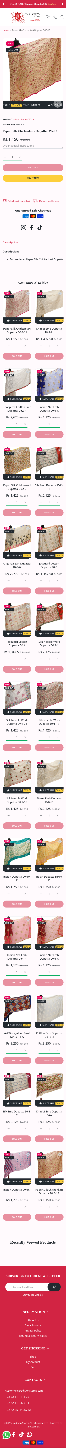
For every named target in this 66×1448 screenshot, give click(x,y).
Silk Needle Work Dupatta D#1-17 (49, 721)
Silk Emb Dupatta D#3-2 (17, 1113)
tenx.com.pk (33, 1426)
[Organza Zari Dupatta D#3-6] (17, 542)
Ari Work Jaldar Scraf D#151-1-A (17, 1035)
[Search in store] (62, 16)
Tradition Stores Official (22, 119)
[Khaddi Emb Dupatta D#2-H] (49, 307)
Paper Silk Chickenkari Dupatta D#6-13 (49, 1191)
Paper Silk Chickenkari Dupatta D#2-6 (17, 487)
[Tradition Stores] (25, 17)
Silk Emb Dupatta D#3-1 (49, 487)
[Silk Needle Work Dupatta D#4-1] (49, 620)
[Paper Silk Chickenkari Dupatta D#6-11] (17, 307)
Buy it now (33, 178)
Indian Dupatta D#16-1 (17, 1191)
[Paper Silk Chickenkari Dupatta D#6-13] (49, 1168)
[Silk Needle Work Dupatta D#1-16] (17, 776)
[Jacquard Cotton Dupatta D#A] (17, 620)
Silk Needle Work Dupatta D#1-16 (17, 800)
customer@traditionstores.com (24, 1390)
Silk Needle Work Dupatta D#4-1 (49, 643)
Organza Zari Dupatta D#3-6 (17, 565)
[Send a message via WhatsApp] (6, 1435)
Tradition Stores (20, 1422)
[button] (3, 4)
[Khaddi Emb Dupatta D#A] (49, 1090)
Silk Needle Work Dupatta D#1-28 (17, 721)
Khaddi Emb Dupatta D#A (49, 1113)
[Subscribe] (54, 1287)
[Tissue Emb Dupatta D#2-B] (49, 776)
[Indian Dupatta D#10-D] (49, 855)
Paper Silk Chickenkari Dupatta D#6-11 (17, 330)
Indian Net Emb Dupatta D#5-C (49, 956)
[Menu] (4, 16)
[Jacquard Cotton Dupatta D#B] (49, 542)
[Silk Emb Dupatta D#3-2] (17, 1090)
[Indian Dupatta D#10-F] (17, 855)
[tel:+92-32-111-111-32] (55, 17)
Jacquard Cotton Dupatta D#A (17, 643)
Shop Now (50, 4)
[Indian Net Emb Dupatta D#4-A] (17, 933)
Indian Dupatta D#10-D (49, 878)
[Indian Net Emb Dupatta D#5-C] (49, 933)
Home (6, 30)
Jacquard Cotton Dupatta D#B (49, 565)
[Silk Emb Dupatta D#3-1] (49, 463)
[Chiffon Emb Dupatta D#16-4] (49, 1011)
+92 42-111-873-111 (18, 1402)
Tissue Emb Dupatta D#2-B (49, 800)
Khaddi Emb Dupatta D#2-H (49, 330)
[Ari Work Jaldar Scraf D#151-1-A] (17, 1011)
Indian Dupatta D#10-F (17, 878)
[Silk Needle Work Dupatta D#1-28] (17, 698)
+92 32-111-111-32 (17, 1396)
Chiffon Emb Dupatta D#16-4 (49, 1035)
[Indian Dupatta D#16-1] (17, 1168)
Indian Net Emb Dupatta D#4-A (17, 956)
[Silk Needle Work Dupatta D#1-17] (49, 698)
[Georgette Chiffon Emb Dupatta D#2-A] (17, 385)
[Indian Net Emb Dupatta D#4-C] (49, 385)
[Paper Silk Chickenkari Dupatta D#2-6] (17, 463)
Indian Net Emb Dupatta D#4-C (49, 408)
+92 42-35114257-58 (18, 1409)
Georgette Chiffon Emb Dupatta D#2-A (17, 408)
